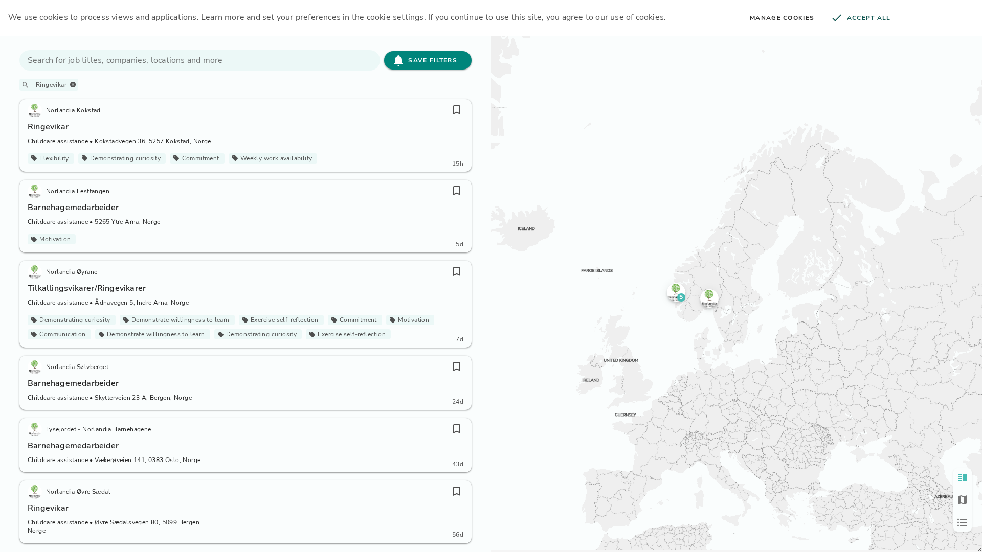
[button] (676, 292)
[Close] (73, 84)
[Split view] (962, 477)
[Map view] (962, 500)
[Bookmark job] (456, 110)
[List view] (962, 522)
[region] (736, 293)
